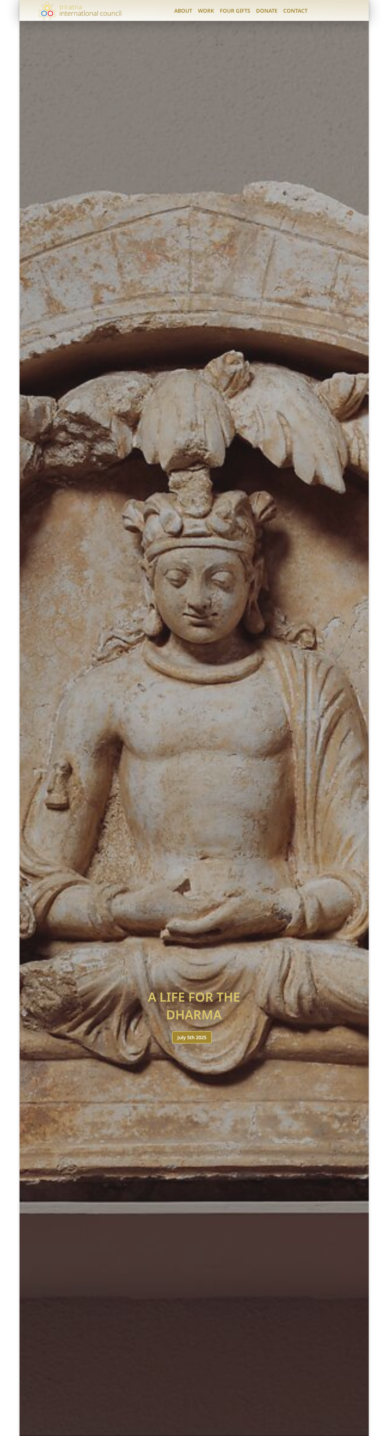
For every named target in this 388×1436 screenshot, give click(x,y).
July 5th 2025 (191, 1037)
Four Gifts (235, 10)
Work (206, 10)
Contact (295, 10)
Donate (266, 10)
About (183, 10)
